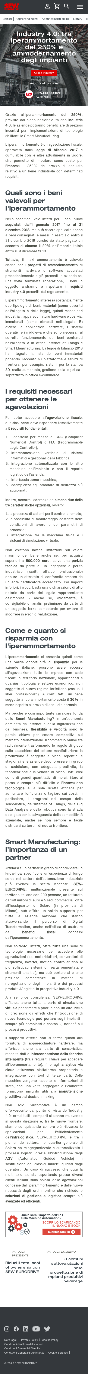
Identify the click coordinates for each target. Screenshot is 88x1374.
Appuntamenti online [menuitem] (55, 18)
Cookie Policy (50, 1340)
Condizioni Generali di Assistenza (24, 1352)
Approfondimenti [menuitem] (27, 18)
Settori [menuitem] (7, 18)
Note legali (10, 1340)
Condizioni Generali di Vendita (22, 1348)
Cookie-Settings (58, 1352)
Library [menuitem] (77, 18)
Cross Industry (44, 73)
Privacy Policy (29, 1340)
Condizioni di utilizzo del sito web (23, 1344)
